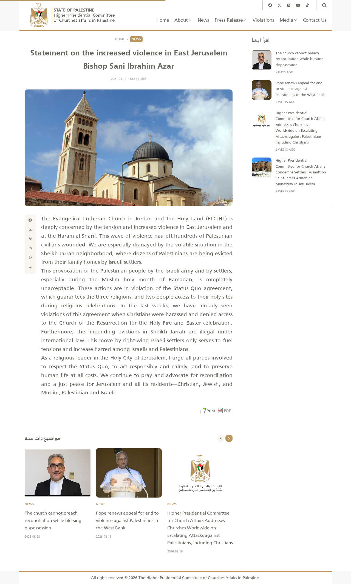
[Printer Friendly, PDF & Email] (216, 411)
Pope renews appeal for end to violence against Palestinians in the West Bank (127, 520)
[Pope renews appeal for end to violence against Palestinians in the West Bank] (129, 473)
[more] (30, 267)
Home (120, 39)
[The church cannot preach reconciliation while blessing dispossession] (57, 473)
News (136, 39)
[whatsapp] (30, 257)
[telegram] (30, 238)
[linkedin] (30, 248)
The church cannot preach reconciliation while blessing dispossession (53, 520)
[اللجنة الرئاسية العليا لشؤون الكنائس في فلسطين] (73, 15)
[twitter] (30, 229)
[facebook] (30, 220)
